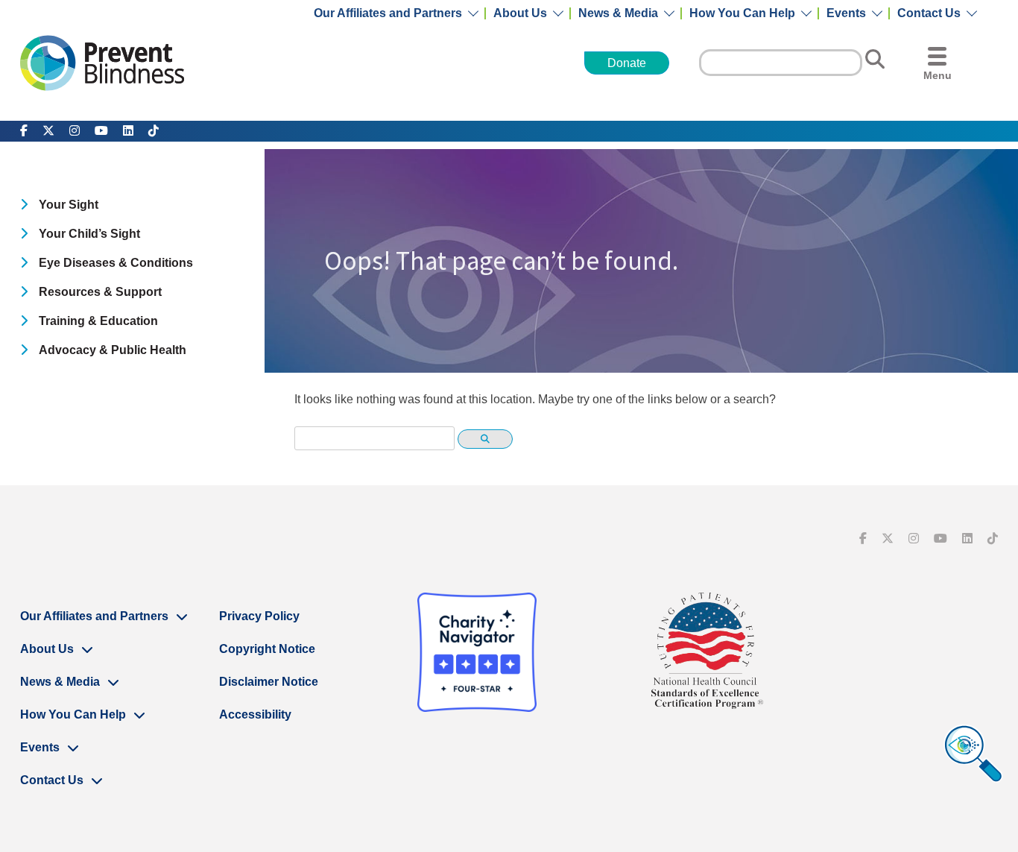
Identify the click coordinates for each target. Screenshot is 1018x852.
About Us (520, 13)
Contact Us (929, 13)
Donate (626, 63)
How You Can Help (742, 13)
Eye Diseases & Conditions (116, 262)
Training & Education (98, 321)
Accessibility (255, 714)
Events (846, 13)
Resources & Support (100, 291)
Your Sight (68, 204)
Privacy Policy (259, 616)
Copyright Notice (267, 649)
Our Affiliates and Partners (388, 13)
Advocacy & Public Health (112, 350)
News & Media (618, 13)
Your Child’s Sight (89, 233)
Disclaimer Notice (268, 681)
